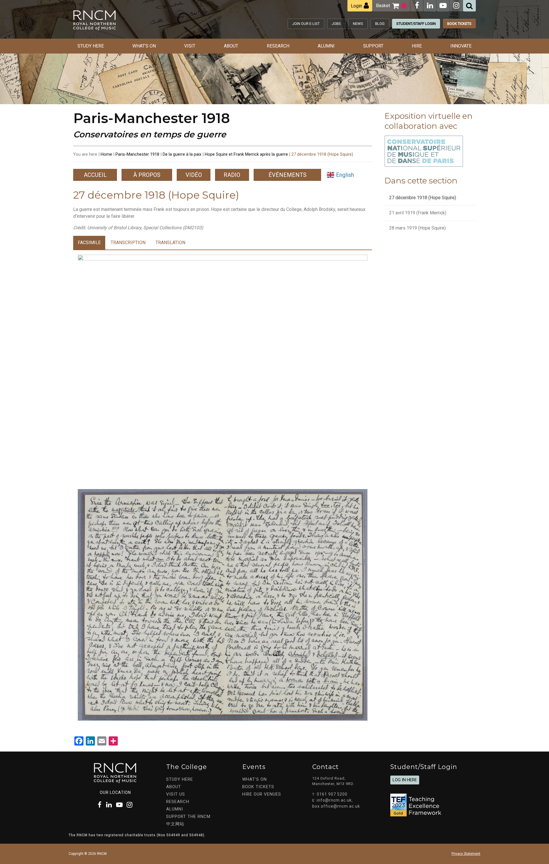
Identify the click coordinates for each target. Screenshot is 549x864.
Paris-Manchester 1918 (137, 154)
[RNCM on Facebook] (417, 5)
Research (278, 46)
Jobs (336, 23)
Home (106, 154)
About (231, 46)
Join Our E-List (306, 23)
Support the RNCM (188, 816)
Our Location (115, 792)
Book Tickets (459, 23)
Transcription (128, 242)
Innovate (461, 46)
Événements (287, 174)
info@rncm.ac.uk (334, 800)
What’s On (144, 46)
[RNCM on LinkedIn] (430, 5)
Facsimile (89, 242)
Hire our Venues (261, 794)
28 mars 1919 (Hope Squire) (417, 228)
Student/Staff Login (416, 23)
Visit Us (175, 794)
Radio (232, 174)
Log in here (405, 779)
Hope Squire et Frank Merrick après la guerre (246, 154)
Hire (417, 46)
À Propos (146, 174)
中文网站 (175, 824)
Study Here (90, 46)
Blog (380, 23)
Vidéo (194, 174)
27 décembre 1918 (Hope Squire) (422, 197)
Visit (189, 46)
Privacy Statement (465, 854)
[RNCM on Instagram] (456, 5)
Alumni (326, 46)
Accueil (95, 174)
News (358, 23)
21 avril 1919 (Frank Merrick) (417, 212)
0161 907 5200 (332, 794)
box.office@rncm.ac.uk (336, 806)
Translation (170, 242)
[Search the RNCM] (469, 5)
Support (373, 46)
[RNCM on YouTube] (443, 5)
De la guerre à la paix (182, 154)
